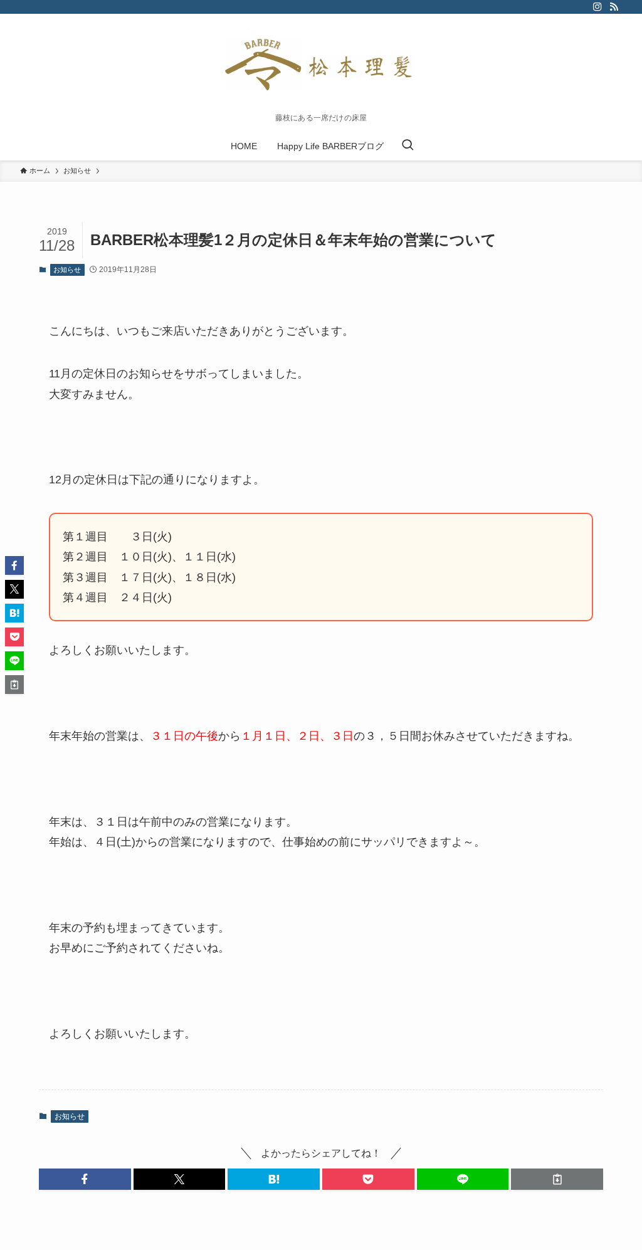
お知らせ (67, 269)
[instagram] (597, 7)
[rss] (614, 7)
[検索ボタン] (407, 146)
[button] (85, 1179)
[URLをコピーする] (557, 1179)
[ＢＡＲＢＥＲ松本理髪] (321, 66)
